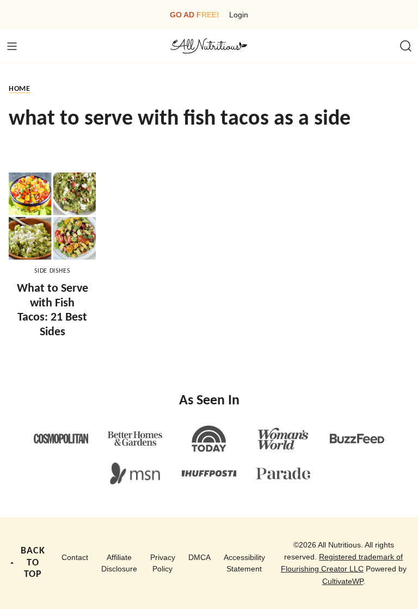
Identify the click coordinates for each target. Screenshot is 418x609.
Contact (75, 557)
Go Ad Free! (194, 14)
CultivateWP (342, 581)
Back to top (33, 563)
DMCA (199, 557)
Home (19, 89)
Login (238, 14)
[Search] (406, 46)
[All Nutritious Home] (209, 46)
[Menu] (12, 46)
